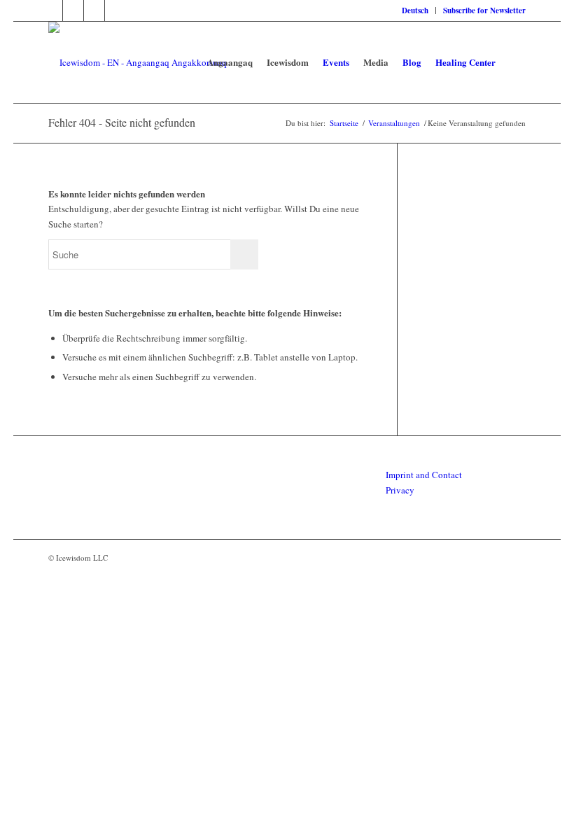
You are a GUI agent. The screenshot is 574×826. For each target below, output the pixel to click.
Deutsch (415, 10)
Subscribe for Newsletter (484, 10)
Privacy (400, 490)
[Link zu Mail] (115, 10)
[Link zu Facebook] (52, 10)
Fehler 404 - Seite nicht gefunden (121, 122)
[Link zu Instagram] (94, 10)
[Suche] (514, 62)
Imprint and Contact (424, 474)
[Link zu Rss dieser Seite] (73, 10)
